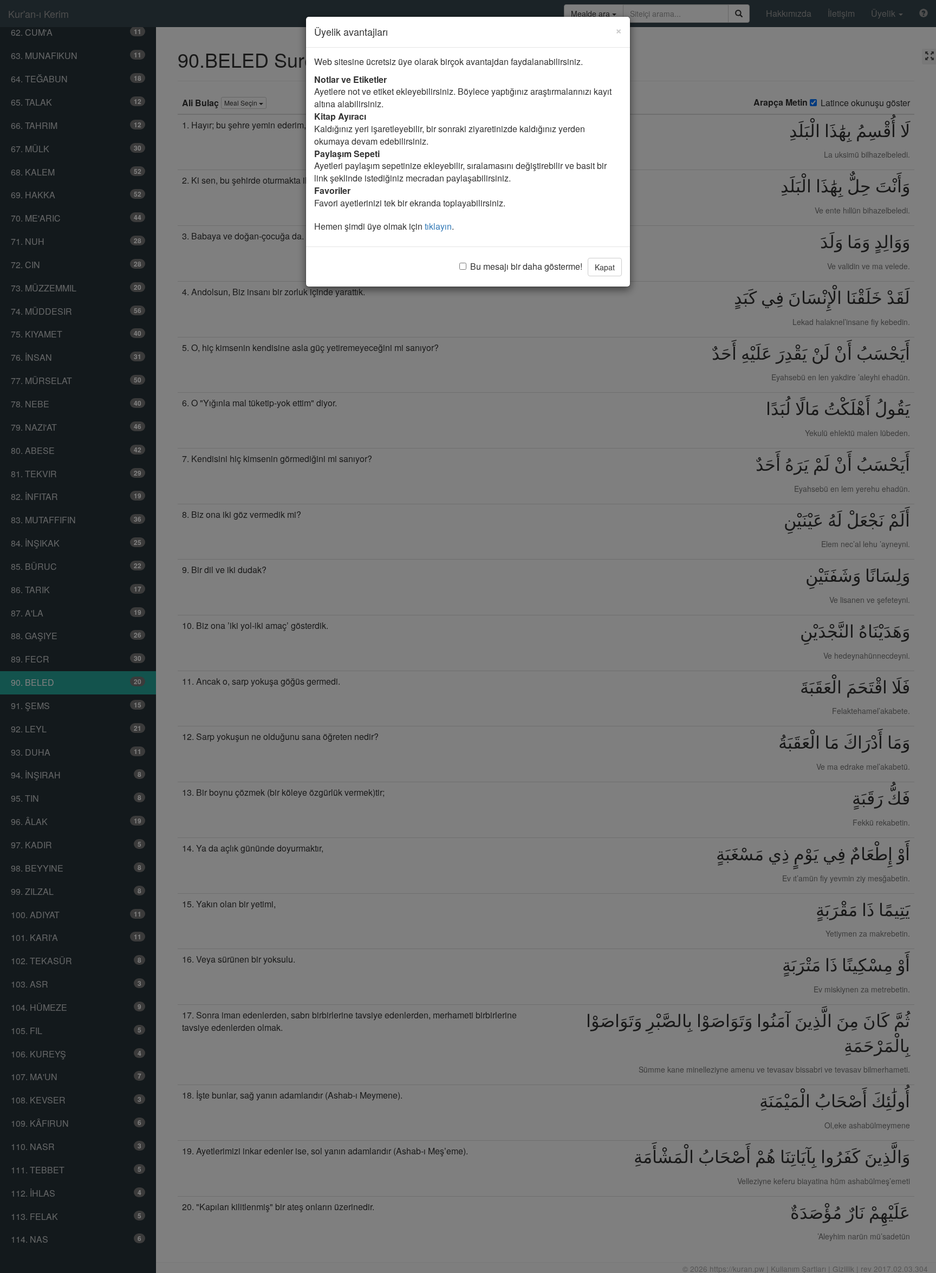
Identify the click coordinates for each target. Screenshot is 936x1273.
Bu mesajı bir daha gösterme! (526, 266)
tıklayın (438, 226)
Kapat (605, 267)
